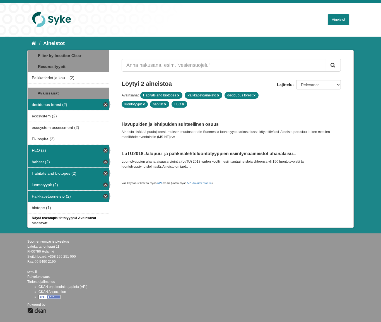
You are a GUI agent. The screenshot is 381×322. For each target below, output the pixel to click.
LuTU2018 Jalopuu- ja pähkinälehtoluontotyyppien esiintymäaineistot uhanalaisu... (209, 153)
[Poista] (178, 95)
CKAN (36, 311)
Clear (76, 55)
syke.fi (32, 272)
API (159, 182)
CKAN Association (52, 292)
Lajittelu (285, 84)
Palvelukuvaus (38, 277)
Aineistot (338, 20)
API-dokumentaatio (199, 182)
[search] (333, 65)
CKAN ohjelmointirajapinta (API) (62, 287)
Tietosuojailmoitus (41, 282)
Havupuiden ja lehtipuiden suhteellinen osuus (170, 124)
